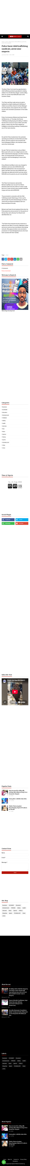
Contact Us (16, 1159)
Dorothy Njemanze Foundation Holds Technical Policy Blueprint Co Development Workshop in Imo (18, 1013)
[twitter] (21, 519)
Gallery (4, 420)
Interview (4, 426)
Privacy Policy (23, 1159)
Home (3, 41)
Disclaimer (15, 1161)
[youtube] (21, 523)
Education (4, 412)
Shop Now (4, 913)
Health (3, 423)
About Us (10, 1159)
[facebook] (8, 519)
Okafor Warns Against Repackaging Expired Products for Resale (18, 807)
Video (3, 445)
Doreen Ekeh (6, 54)
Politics (4, 437)
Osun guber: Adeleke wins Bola (17, 799)
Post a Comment (6, 271)
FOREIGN (4, 418)
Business (4, 407)
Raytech (13, 1163)
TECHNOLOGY (5, 442)
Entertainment (5, 415)
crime (6, 41)
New (3, 428)
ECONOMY (4, 409)
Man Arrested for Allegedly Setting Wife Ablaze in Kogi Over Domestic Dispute (18, 792)
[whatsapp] (8, 523)
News (3, 431)
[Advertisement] (15, 17)
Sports (4, 439)
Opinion (4, 434)
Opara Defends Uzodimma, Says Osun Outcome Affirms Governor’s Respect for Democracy (18, 1003)
